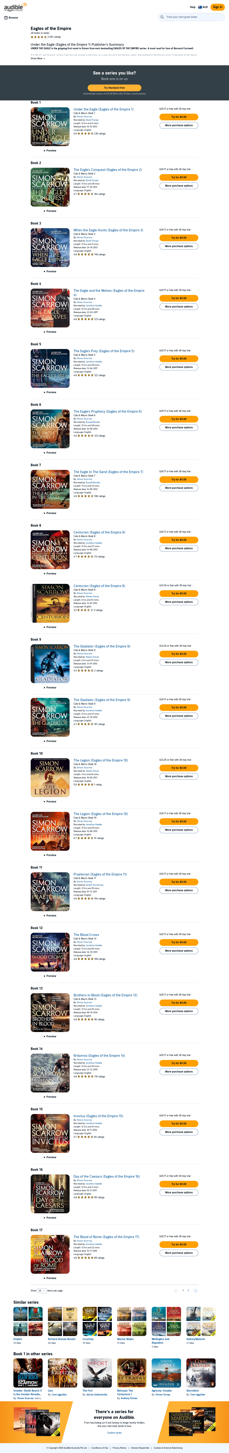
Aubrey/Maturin (195, 1339)
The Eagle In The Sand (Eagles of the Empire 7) (108, 472)
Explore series (114, 1432)
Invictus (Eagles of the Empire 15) (98, 1116)
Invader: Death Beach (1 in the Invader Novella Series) (27, 1394)
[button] (38, 58)
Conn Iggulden (59, 1394)
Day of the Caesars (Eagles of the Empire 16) (107, 1177)
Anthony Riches (129, 1398)
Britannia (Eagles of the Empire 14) (99, 1056)
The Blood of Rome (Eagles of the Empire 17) (106, 1237)
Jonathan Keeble (94, 305)
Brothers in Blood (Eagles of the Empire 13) (105, 995)
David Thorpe (92, 120)
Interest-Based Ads (140, 1448)
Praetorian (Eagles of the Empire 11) (100, 874)
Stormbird (192, 1390)
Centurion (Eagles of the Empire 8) (99, 532)
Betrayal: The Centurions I (125, 1392)
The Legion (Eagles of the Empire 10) (101, 760)
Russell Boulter (93, 422)
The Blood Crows (86, 935)
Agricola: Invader (162, 1390)
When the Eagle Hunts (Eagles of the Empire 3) (108, 230)
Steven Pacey (92, 596)
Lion (50, 1390)
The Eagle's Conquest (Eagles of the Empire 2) (108, 170)
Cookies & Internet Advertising (168, 1448)
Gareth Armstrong (94, 885)
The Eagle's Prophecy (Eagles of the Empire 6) (108, 412)
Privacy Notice (120, 1448)
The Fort (88, 1390)
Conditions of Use (100, 1448)
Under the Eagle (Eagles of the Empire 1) (104, 109)
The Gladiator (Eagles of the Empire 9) (102, 646)
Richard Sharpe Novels (61, 1339)
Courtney (88, 1339)
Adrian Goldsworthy (97, 1394)
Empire (17, 1339)
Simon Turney (163, 1394)
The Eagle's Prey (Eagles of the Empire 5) (104, 351)
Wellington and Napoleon (160, 1341)
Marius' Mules (125, 1339)
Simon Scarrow (84, 116)
